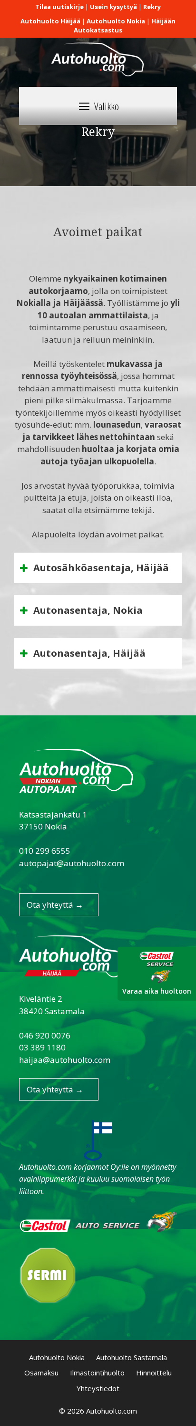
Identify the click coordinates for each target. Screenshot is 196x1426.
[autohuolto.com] (98, 56)
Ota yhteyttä (55, 904)
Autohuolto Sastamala (131, 1357)
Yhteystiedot (98, 1388)
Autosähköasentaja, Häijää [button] (101, 567)
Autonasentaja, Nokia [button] (88, 610)
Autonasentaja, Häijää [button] (89, 653)
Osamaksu (41, 1372)
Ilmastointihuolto (97, 1372)
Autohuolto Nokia (57, 1357)
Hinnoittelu (154, 1372)
